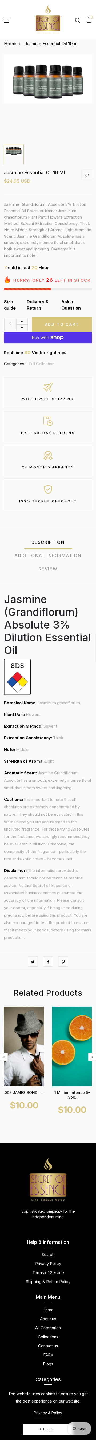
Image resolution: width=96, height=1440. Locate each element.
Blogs (48, 1363)
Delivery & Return (38, 305)
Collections (48, 1336)
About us (48, 1318)
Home (10, 43)
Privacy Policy (48, 1263)
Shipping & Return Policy (48, 1281)
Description (48, 542)
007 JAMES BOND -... (24, 1092)
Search (48, 1254)
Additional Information (47, 555)
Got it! (48, 1429)
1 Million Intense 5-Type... (72, 1094)
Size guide (10, 305)
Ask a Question (71, 305)
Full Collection (41, 363)
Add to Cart (62, 324)
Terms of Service (48, 1272)
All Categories (48, 1327)
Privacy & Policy (48, 1413)
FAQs (48, 1354)
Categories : (15, 363)
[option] (48, 98)
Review (48, 568)
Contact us (48, 1345)
